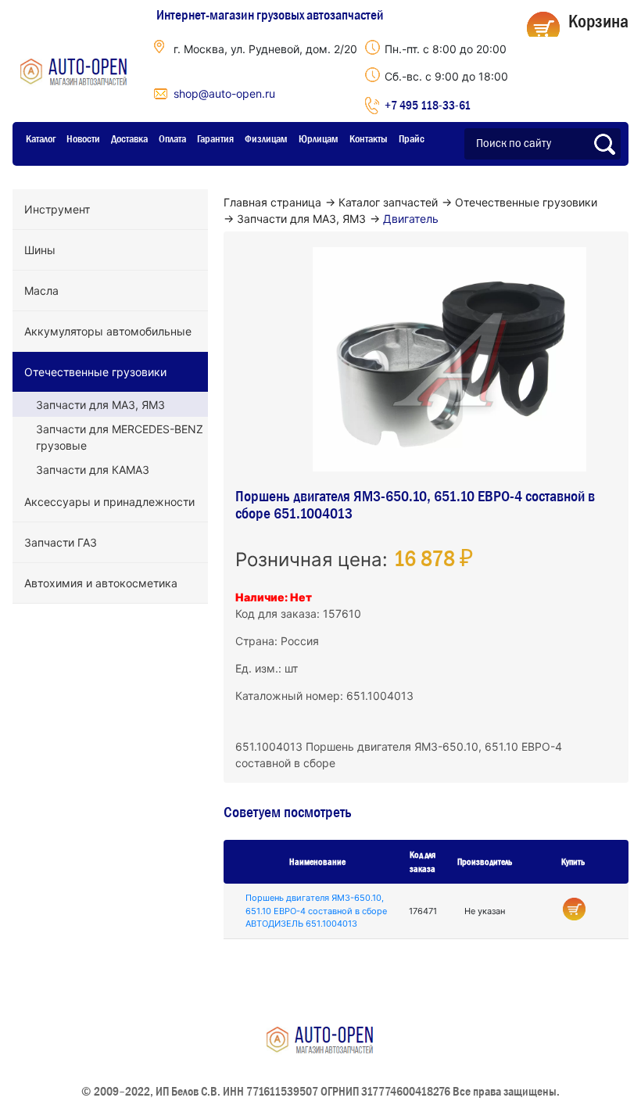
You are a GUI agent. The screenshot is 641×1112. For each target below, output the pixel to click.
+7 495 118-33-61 (428, 105)
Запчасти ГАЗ (60, 542)
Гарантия (215, 138)
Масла (41, 290)
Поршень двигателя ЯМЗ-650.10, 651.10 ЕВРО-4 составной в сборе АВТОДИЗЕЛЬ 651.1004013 (316, 910)
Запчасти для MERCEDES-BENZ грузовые (119, 437)
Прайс (411, 138)
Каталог (41, 138)
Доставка (129, 138)
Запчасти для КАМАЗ (92, 469)
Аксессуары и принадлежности (109, 501)
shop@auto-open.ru (224, 93)
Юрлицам (318, 138)
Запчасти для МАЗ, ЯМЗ (100, 404)
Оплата (172, 138)
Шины (40, 249)
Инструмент (57, 209)
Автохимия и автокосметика (100, 583)
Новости (83, 138)
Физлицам (266, 138)
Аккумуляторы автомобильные (108, 331)
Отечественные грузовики (95, 371)
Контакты (368, 138)
